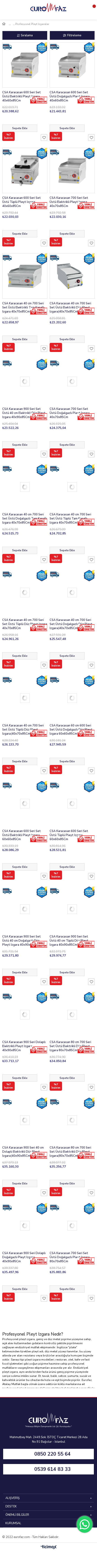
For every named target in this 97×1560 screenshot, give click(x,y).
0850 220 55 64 (52, 1454)
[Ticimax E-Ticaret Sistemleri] (49, 1547)
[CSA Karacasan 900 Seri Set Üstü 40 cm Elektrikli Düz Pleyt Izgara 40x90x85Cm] (24, 381)
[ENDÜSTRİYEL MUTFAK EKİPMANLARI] (11, 24)
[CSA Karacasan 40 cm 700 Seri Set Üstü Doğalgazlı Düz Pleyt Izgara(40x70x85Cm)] (72, 592)
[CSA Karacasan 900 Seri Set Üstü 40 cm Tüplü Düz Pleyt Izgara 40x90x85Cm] (72, 909)
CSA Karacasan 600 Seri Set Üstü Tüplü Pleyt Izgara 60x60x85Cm (69, 835)
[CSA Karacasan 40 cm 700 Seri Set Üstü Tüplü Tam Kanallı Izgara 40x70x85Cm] (72, 487)
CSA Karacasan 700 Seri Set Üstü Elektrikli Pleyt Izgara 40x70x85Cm (69, 202)
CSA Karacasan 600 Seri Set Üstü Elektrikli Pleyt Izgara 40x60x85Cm (21, 96)
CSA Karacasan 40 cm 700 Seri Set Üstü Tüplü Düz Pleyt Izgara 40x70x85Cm (24, 624)
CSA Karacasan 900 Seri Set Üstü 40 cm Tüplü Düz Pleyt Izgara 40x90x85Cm (69, 941)
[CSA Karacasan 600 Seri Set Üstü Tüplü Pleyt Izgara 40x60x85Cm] (24, 170)
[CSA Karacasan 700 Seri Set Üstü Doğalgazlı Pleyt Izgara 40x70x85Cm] (72, 381)
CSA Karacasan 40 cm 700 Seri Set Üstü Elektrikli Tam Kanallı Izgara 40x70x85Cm (23, 307)
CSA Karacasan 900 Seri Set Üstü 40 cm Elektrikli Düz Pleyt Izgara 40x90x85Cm (24, 413)
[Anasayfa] (7, 24)
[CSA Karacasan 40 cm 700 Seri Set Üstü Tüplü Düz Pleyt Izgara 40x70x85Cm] (24, 592)
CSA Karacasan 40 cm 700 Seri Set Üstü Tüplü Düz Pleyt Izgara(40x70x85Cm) (23, 729)
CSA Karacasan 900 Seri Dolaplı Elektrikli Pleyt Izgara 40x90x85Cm (24, 1046)
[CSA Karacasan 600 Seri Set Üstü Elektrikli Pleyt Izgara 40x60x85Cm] (24, 65)
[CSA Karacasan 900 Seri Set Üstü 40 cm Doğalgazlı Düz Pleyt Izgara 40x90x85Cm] (24, 909)
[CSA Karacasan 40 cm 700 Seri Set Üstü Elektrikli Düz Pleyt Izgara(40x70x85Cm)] (72, 276)
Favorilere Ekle (44, 137)
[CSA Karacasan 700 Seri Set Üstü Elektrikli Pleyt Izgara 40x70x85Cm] (72, 170)
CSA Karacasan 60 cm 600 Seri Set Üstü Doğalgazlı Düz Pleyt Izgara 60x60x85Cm (71, 729)
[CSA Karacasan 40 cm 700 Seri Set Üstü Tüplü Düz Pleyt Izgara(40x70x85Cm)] (24, 698)
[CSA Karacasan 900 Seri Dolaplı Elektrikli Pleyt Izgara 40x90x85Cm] (24, 1014)
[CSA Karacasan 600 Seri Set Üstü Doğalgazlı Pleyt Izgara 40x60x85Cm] (72, 65)
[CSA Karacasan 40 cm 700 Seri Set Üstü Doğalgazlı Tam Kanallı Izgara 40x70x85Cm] (24, 487)
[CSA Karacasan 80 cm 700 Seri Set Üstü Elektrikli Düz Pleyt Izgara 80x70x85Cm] (72, 1014)
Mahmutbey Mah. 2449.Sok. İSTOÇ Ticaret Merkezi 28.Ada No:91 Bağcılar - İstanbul (49, 1439)
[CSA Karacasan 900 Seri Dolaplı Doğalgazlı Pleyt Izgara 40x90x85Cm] (24, 1225)
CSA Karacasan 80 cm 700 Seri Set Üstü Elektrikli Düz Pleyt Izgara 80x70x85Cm (70, 1046)
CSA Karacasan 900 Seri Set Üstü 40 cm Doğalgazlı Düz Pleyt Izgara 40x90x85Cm (21, 941)
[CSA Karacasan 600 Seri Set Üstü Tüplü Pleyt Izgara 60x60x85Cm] (72, 803)
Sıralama (27, 35)
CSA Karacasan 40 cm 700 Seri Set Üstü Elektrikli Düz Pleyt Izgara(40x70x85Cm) (70, 307)
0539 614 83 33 (52, 1469)
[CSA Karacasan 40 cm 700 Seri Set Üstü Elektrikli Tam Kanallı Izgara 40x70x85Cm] (24, 276)
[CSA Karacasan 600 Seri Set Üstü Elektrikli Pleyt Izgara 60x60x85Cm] (24, 803)
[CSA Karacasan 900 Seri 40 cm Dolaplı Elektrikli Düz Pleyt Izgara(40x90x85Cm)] (24, 1120)
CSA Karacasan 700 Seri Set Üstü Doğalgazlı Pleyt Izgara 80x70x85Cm (70, 1257)
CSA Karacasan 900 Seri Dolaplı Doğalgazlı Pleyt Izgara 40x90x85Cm (24, 1257)
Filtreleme (74, 35)
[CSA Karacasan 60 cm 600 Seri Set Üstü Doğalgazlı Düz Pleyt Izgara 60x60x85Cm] (72, 698)
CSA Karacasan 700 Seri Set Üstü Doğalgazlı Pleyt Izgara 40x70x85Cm (70, 413)
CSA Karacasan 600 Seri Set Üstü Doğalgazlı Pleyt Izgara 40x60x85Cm (70, 96)
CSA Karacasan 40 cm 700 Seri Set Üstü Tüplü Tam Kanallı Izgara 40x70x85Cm (70, 518)
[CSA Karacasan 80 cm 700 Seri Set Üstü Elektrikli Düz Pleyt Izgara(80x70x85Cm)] (72, 1120)
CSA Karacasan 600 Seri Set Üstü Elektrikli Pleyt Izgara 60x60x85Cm (21, 835)
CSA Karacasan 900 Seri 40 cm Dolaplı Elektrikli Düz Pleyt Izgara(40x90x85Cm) (23, 1152)
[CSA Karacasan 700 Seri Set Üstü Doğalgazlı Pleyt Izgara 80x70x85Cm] (72, 1225)
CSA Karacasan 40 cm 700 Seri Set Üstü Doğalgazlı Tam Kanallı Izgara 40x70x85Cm (24, 518)
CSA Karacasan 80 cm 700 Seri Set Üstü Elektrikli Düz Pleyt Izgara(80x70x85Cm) (70, 1152)
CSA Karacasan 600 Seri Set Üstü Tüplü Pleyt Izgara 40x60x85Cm (21, 202)
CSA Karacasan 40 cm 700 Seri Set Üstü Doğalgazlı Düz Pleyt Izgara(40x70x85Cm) (71, 624)
